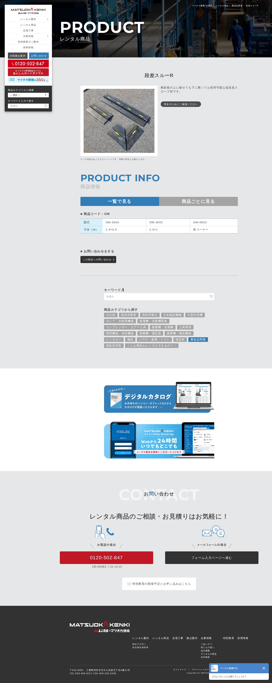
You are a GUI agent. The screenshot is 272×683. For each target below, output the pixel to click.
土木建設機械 (172, 315)
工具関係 (185, 327)
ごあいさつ (206, 644)
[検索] (47, 106)
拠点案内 (192, 638)
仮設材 (180, 339)
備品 (130, 339)
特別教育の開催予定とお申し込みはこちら (161, 583)
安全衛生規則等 (140, 647)
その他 (110, 315)
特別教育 (228, 638)
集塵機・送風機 (162, 327)
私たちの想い (208, 647)
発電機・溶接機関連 (153, 321)
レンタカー (114, 339)
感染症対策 (114, 345)
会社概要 (205, 651)
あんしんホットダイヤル (28, 72)
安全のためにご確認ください (181, 104)
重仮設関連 (237, 6)
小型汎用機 (195, 315)
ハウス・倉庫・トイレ (154, 339)
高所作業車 (128, 315)
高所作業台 (150, 315)
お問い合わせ (39, 55)
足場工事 (28, 30)
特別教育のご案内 (28, 41)
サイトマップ (179, 670)
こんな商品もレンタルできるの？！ (152, 345)
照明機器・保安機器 (120, 333)
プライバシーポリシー (202, 670)
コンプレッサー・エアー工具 (126, 327)
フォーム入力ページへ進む (211, 557)
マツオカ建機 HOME (202, 6)
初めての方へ (139, 644)
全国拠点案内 (18, 55)
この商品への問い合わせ (97, 259)
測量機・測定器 (150, 333)
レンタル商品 (28, 24)
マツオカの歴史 (209, 654)
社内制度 (205, 657)
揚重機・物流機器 (179, 333)
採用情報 (28, 47)
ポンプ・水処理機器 (120, 321)
